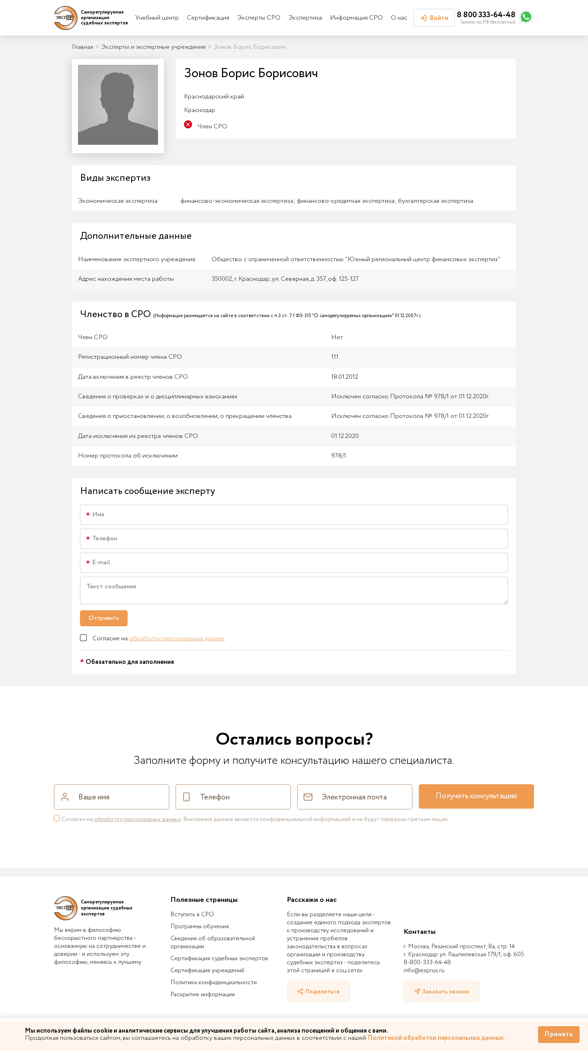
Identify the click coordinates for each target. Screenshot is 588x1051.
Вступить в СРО (192, 914)
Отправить (103, 618)
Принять (558, 1034)
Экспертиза (305, 17)
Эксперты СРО (258, 17)
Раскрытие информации (202, 994)
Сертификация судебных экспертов (219, 958)
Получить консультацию (476, 796)
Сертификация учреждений (207, 970)
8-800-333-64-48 (427, 962)
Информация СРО (356, 17)
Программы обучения (199, 926)
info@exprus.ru (424, 970)
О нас (399, 17)
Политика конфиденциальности (213, 982)
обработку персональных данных (177, 638)
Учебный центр (157, 17)
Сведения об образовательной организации (212, 942)
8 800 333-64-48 (486, 15)
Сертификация (208, 17)
